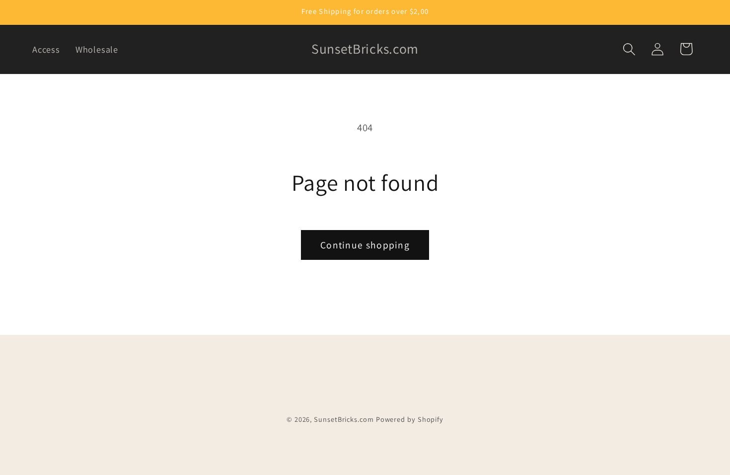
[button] (629, 49)
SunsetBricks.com (344, 419)
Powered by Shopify (409, 419)
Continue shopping (365, 244)
